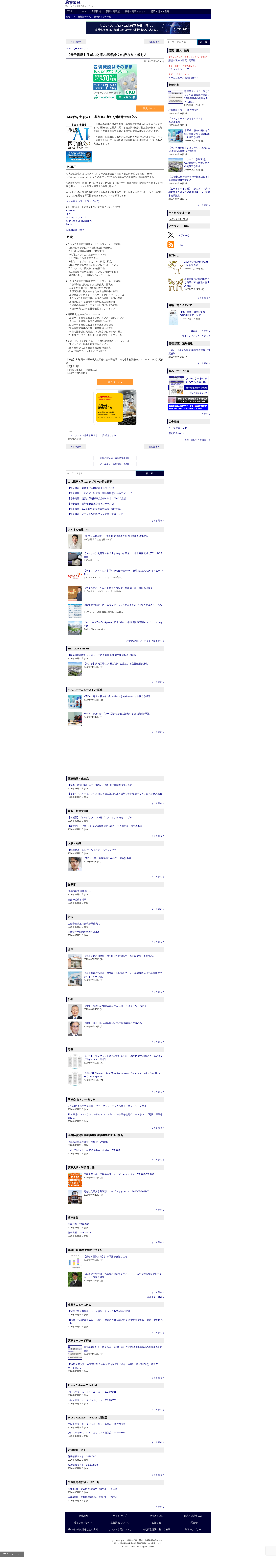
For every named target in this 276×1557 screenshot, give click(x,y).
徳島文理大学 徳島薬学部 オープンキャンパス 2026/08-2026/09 (119, 1174)
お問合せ (193, 1522)
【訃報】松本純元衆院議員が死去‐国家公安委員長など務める (115, 1006)
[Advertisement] (115, 755)
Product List (156, 1515)
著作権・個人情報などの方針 (83, 1529)
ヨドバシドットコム (76, 217)
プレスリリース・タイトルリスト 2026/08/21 (92, 1392)
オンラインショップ (178, 69)
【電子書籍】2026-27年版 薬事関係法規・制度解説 (94, 509)
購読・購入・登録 (160, 11)
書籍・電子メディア (135, 11)
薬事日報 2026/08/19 (79, 1232)
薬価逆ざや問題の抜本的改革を (84, 932)
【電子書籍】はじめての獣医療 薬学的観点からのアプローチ (100, 493)
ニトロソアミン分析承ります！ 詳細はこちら (92, 435)
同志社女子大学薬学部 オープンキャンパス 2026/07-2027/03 (116, 1191)
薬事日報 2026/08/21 (79, 1224)
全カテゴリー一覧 (102, 16)
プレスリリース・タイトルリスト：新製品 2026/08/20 (96, 1424)
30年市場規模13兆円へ (79, 891)
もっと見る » (157, 520)
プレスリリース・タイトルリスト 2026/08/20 (92, 1400)
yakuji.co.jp (117, 1540)
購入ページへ (150, 108)
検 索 (149, 473)
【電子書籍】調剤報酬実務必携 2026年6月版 (91, 503)
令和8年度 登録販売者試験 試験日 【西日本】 (94, 1497)
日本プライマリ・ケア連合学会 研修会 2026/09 (94, 1150)
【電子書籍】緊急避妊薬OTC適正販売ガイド (91, 488)
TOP (69, 11)
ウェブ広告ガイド (177, 428)
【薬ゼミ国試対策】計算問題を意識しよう (105, 1256)
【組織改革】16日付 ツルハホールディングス (92, 850)
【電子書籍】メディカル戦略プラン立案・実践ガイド (95, 514)
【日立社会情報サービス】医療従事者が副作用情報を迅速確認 (116, 536)
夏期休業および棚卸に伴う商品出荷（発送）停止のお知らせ (197, 282)
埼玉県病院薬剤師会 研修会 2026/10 (88, 1142)
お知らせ (156, 1522)
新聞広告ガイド (176, 433)
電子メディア (79, 48)
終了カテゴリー (193, 1529)
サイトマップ (120, 1515)
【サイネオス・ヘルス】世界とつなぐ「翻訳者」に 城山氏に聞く (118, 588)
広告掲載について (120, 1522)
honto (69, 224)
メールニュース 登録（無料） (183, 77)
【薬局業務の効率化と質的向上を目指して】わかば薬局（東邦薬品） (119, 956)
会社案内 (83, 1515)
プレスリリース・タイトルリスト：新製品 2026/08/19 (96, 1432)
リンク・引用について (119, 1529)
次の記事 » (154, 42)
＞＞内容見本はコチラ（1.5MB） (83, 201)
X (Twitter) (184, 235)
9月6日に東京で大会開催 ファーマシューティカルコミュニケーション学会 (107, 1106)
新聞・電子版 (113, 11)
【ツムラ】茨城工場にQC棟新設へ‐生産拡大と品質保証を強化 (116, 663)
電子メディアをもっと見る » (196, 336)
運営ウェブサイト (83, 1522)
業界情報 (96, 11)
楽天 (68, 214)
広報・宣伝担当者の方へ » (197, 440)
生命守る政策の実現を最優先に (84, 923)
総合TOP (70, 16)
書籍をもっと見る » (200, 331)
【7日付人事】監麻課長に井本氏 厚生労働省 (107, 858)
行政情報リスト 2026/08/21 (83, 1456)
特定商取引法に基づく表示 (156, 1529)
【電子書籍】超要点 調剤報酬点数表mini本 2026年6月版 (97, 498)
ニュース (81, 11)
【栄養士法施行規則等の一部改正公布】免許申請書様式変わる (100, 785)
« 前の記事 (76, 42)
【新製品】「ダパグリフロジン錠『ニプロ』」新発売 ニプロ (100, 817)
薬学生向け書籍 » (155, 1297)
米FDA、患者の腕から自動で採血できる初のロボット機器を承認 (117, 696)
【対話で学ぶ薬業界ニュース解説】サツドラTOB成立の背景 (99, 1311)
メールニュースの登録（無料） (115, 464)
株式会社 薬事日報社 (137, 1543)
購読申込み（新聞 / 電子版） (183, 60)
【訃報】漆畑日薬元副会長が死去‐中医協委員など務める (113, 1023)
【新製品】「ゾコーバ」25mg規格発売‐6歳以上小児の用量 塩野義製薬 (105, 826)
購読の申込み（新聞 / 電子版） (115, 458)
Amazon (70, 210)
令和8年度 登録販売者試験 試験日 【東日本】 (94, 1489)
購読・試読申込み (193, 1515)
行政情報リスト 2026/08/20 (83, 1465)
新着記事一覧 (84, 16)
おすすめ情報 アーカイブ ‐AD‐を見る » (145, 641)
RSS (181, 245)
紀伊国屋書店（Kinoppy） (79, 221)
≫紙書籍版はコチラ (76, 230)
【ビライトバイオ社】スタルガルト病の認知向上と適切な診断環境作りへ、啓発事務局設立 (115, 793)
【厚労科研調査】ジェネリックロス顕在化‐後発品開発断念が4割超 (102, 655)
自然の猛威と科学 (77, 899)
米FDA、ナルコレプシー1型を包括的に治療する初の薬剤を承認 (117, 713)
